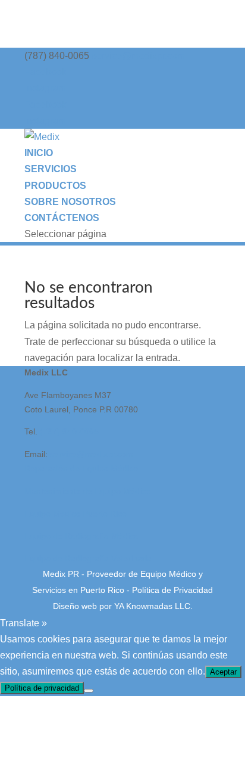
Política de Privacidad (172, 590)
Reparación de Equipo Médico (81, 468)
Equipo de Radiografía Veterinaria (88, 558)
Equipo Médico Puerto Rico (75, 513)
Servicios (50, 169)
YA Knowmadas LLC (152, 606)
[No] (88, 690)
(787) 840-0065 (69, 431)
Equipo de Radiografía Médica (81, 535)
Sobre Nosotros (70, 202)
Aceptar (223, 671)
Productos (55, 186)
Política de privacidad (42, 688)
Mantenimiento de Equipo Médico (87, 491)
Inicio (38, 153)
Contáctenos (61, 218)
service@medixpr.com (91, 454)
